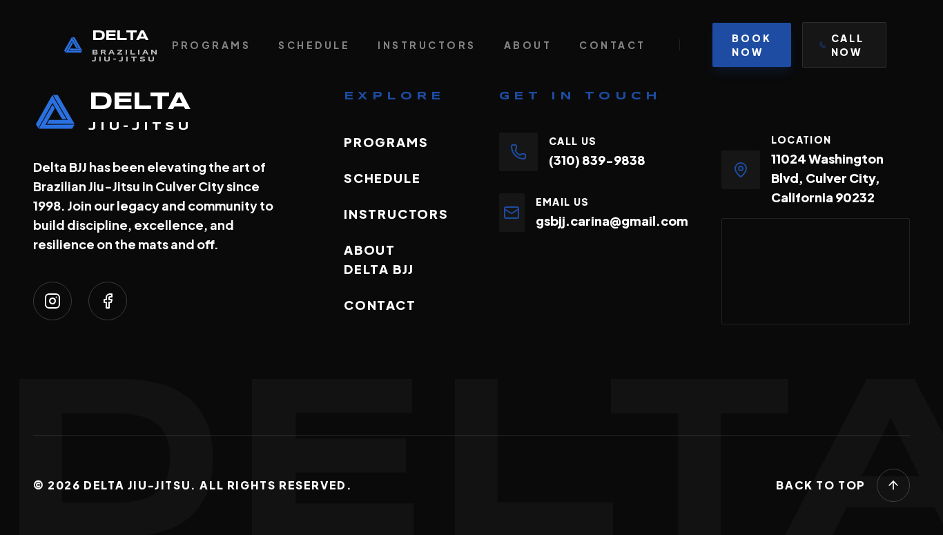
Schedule (314, 45)
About (528, 45)
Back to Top (821, 485)
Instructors (427, 45)
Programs (211, 45)
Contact (612, 45)
